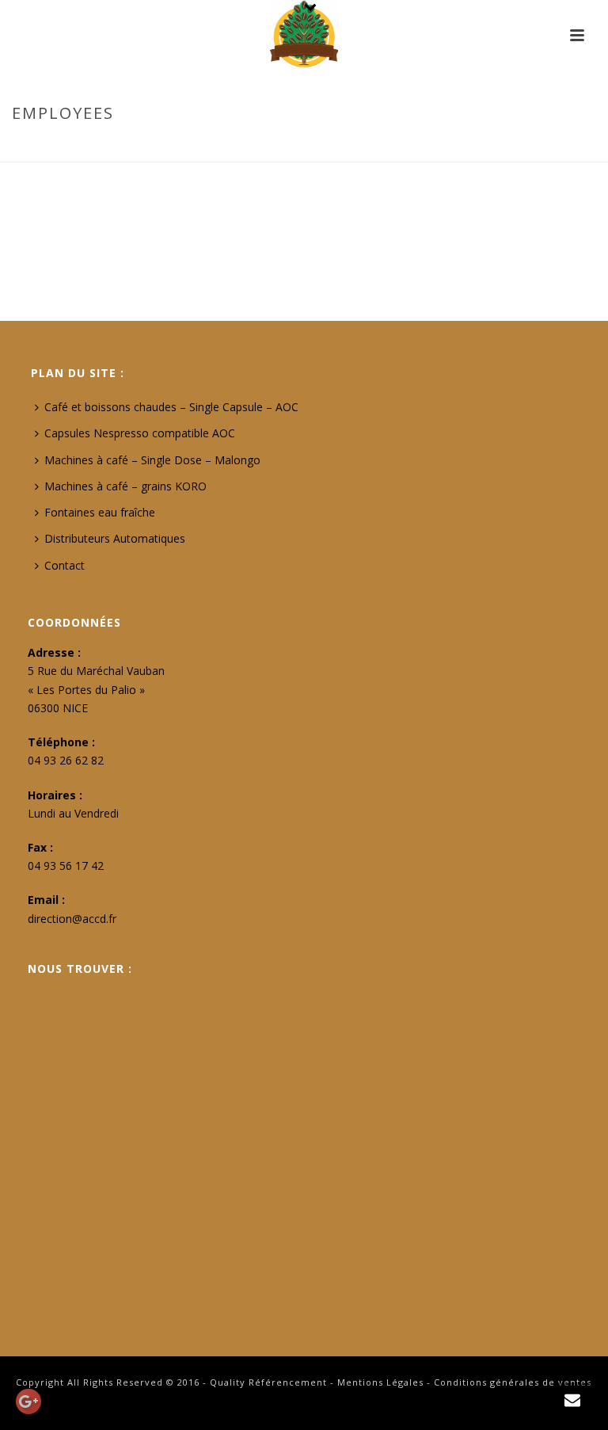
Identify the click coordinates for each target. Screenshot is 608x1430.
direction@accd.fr (72, 918)
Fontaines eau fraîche (99, 512)
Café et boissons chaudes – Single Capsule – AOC (171, 406)
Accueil (495, 146)
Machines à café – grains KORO (125, 486)
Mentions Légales (380, 1382)
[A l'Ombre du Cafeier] (304, 35)
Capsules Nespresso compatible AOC (139, 432)
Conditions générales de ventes (512, 1382)
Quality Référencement (268, 1382)
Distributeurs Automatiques (114, 538)
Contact (64, 565)
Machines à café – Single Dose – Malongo (152, 459)
